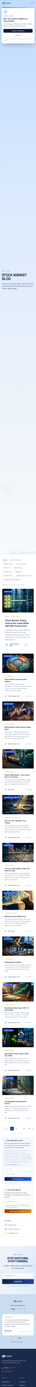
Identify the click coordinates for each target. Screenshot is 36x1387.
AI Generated (8, 575)
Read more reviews (17, 1342)
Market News (18, 568)
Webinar (18, 572)
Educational (8, 572)
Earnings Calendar (7, 1385)
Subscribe (18, 1281)
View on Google (27, 1331)
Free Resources (12, 1233)
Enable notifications (18, 31)
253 (24, 1128)
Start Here (22, 1382)
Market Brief (8, 564)
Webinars (22, 1385)
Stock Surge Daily (16, 560)
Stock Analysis (21, 564)
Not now (18, 35)
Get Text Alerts (17, 1179)
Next (29, 1128)
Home (3, 271)
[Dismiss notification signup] (31, 10)
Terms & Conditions (27, 1158)
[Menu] (32, 3)
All (5, 560)
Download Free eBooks (17, 1211)
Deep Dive (7, 568)
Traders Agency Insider (11, 579)
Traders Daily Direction (24, 575)
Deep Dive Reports (12, 1229)
